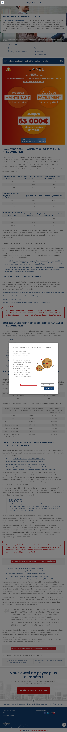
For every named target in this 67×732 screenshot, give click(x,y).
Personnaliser (47, 385)
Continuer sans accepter (28, 385)
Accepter (49, 388)
